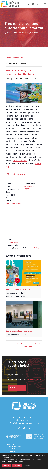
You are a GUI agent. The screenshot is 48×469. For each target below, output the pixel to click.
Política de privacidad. (33, 379)
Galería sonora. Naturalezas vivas (19, 331)
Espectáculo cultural (13, 203)
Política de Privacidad (14, 446)
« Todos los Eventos (14, 58)
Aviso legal (10, 444)
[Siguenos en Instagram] (19, 428)
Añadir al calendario (18, 174)
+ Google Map (34, 248)
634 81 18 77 (25, 420)
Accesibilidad (11, 451)
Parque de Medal (12, 242)
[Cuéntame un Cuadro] (10, 4)
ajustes (20, 461)
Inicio (8, 33)
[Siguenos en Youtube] (29, 428)
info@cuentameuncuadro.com (26, 423)
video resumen (20, 160)
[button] (37, 4)
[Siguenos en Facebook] (24, 428)
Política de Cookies (13, 449)
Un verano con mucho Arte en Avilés (19, 289)
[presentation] (23, 273)
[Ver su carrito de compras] (28, 4)
